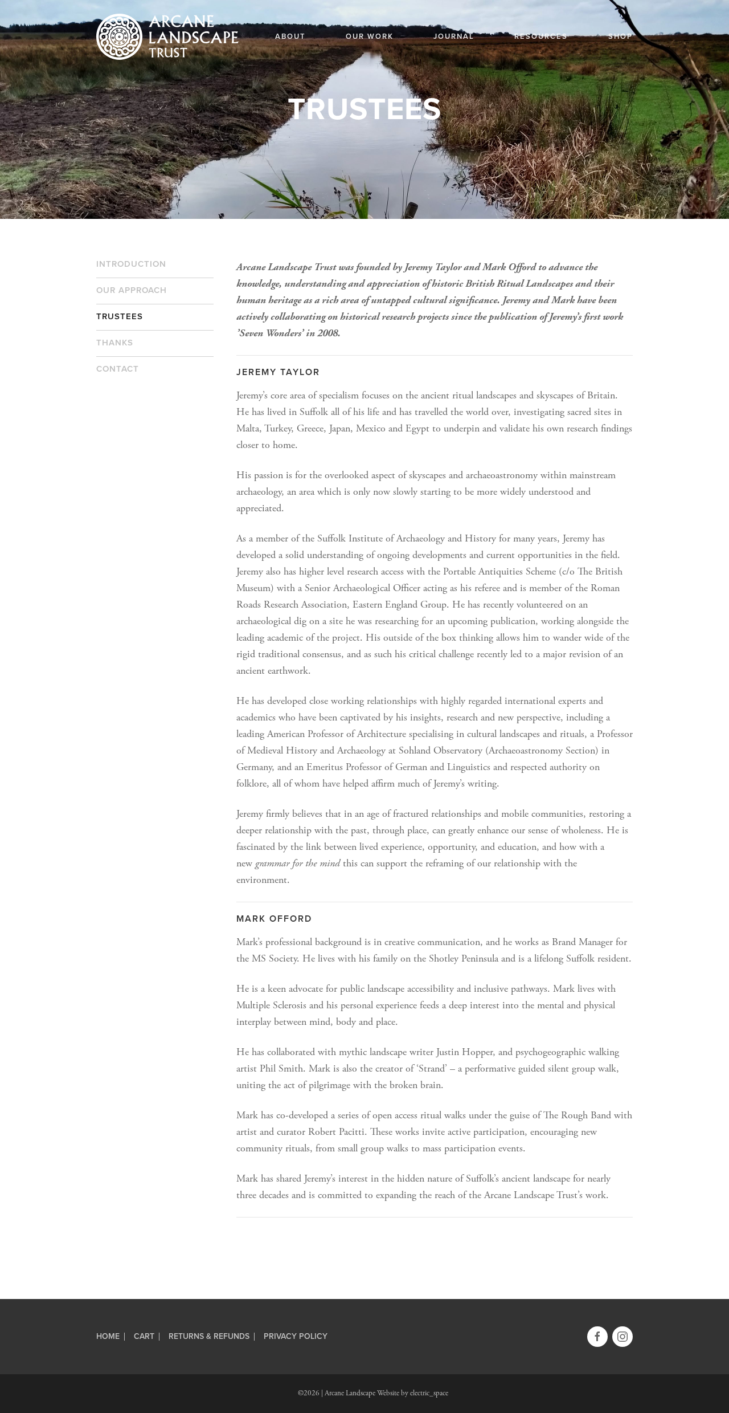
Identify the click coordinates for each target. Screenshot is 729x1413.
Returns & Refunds (209, 1337)
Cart (144, 1337)
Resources (541, 36)
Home (108, 1337)
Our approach (131, 290)
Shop (620, 36)
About (290, 36)
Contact (117, 369)
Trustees (119, 316)
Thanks (114, 342)
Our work (370, 36)
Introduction (131, 264)
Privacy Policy (295, 1337)
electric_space (429, 1393)
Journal (453, 36)
